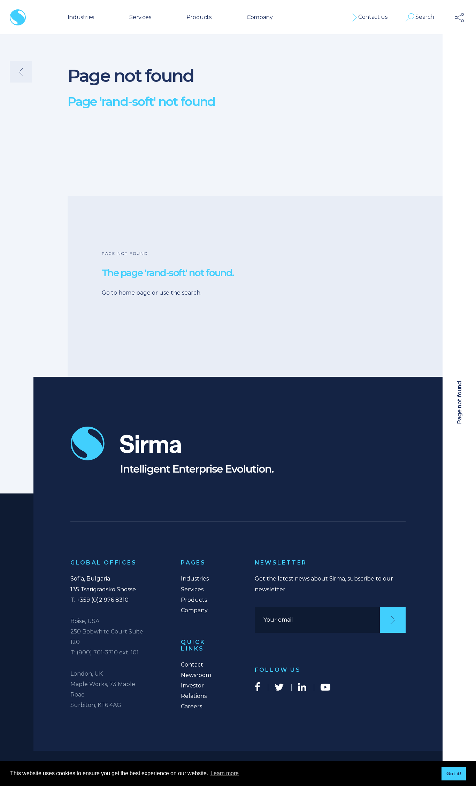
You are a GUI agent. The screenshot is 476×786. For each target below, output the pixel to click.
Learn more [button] (224, 773)
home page (134, 292)
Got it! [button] (453, 773)
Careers (191, 706)
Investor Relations (194, 690)
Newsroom (196, 675)
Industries (81, 17)
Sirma (18, 17)
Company (259, 17)
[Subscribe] (393, 620)
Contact (192, 664)
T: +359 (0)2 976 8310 (99, 600)
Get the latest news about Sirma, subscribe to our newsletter (324, 583)
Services (140, 17)
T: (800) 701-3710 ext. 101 (104, 652)
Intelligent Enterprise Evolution (172, 450)
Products (199, 17)
